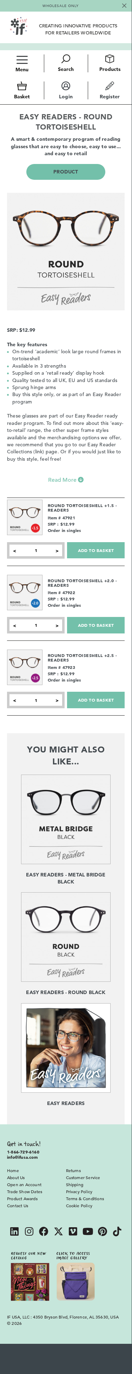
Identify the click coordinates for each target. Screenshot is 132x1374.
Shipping (75, 1184)
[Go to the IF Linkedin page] (14, 1232)
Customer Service (83, 1177)
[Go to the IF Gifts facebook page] (44, 1232)
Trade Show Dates (24, 1191)
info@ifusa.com (22, 1157)
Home (13, 1170)
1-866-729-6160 (23, 1152)
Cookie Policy (79, 1205)
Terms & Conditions (85, 1198)
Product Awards (22, 1198)
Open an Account (24, 1184)
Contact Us (17, 1205)
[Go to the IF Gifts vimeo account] (73, 1232)
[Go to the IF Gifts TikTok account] (117, 1232)
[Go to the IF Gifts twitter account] (58, 1232)
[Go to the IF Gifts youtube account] (87, 1232)
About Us (16, 1177)
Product (65, 172)
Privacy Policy (79, 1191)
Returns (73, 1170)
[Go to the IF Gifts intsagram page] (29, 1232)
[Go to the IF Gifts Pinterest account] (102, 1232)
